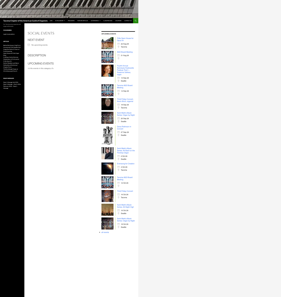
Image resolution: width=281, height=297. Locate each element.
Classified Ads (107, 20)
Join (51, 20)
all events (105, 232)
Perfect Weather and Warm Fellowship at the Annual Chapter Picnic (11, 65)
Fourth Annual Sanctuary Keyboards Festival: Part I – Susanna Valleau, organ (125, 70)
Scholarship (59, 20)
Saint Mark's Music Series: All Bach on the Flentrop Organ (126, 150)
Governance (95, 20)
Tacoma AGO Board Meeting (124, 86)
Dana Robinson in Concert (124, 127)
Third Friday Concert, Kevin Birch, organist (125, 100)
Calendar (118, 20)
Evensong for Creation (125, 163)
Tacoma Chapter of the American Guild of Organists (25, 20)
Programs (71, 20)
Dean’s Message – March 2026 (12, 84)
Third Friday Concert (125, 191)
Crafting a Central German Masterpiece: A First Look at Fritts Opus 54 (11, 59)
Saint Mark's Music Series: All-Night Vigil (125, 205)
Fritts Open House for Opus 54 (125, 39)
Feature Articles (82, 20)
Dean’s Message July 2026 (10, 82)
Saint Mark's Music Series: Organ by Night (126, 114)
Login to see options (9, 34)
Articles (6, 41)
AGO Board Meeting (125, 52)
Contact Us (128, 20)
